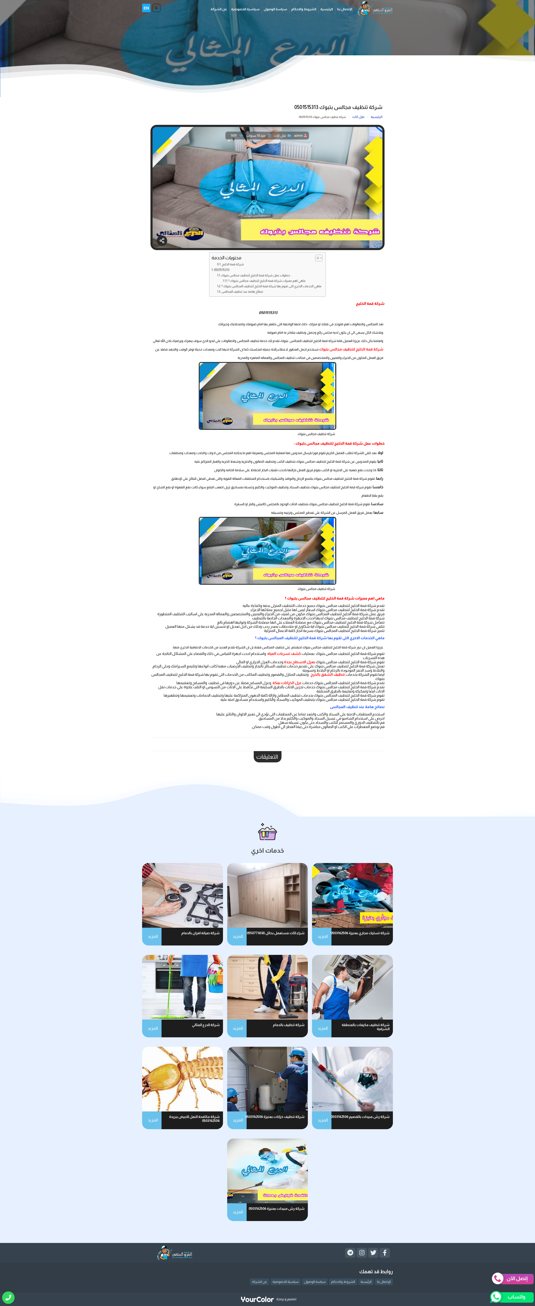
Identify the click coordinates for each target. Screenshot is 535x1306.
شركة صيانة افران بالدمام (200, 933)
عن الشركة (219, 9)
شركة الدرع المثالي (206, 1025)
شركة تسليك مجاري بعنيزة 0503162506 (360, 933)
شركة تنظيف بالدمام (288, 1025)
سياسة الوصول (275, 9)
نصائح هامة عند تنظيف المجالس (242, 291)
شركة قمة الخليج (233, 264)
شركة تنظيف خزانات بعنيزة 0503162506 (274, 1117)
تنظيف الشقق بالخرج (328, 674)
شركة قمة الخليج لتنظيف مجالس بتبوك (351, 349)
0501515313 (221, 270)
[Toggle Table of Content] (316, 258)
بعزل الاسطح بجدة (299, 662)
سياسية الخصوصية (245, 9)
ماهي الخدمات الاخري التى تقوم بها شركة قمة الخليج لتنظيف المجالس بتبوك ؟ (271, 286)
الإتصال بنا (344, 9)
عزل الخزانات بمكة (287, 683)
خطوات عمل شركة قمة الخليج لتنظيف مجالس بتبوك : (256, 275)
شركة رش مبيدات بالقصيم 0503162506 (360, 1117)
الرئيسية (326, 9)
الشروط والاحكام (303, 9)
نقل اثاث (280, 135)
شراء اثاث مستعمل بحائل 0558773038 (275, 933)
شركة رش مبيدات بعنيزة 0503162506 (276, 1209)
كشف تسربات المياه (284, 654)
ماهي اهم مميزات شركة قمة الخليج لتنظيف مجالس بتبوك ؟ (267, 280)
